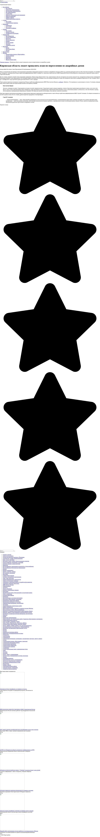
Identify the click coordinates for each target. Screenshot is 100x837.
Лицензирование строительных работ (12, 605)
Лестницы (5, 604)
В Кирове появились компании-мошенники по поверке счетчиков (16, 790)
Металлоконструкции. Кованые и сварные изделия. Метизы (18, 608)
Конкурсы (8, 58)
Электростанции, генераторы (10, 667)
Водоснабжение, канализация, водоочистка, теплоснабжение (18, 566)
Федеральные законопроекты (13, 11)
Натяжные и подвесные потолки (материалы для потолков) (18, 613)
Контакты (8, 57)
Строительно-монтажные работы (11, 642)
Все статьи (8, 21)
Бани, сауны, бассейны (8, 559)
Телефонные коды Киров (12, 33)
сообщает (60, 82)
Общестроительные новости (13, 19)
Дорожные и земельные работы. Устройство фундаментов (17, 582)
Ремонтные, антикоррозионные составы (13, 633)
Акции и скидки (10, 32)
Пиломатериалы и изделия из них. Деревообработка (16, 626)
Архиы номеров (10, 55)
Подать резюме (9, 42)
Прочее (5, 629)
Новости (5, 615)
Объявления (6, 34)
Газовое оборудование (8, 575)
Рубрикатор (9, 25)
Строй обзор (9, 13)
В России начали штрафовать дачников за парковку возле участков (16, 810)
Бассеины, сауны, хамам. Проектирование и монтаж (16, 561)
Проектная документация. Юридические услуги (15, 628)
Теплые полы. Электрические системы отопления (15, 655)
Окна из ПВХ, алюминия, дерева (11, 621)
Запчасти (5, 587)
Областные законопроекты (12, 9)
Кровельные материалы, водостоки (12, 602)
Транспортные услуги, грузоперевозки (12, 659)
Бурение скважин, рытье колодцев (11, 563)
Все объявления (10, 36)
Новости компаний (10, 16)
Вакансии (8, 38)
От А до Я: (8, 26)
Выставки (5, 46)
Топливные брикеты (8, 658)
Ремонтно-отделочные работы (10, 632)
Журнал (5, 53)
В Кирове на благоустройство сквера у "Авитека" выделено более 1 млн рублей (20, 770)
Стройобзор (6, 647)
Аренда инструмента (8, 556)
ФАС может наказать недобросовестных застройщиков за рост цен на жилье (19, 729)
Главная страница (4, 62)
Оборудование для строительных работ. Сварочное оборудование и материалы (22, 619)
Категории (5, 591)
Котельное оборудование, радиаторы (12, 599)
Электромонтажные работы (10, 666)
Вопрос (5, 569)
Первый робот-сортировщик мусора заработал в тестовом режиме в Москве (19, 831)
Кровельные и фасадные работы (11, 600)
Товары (5, 29)
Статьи (4, 20)
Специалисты (6, 637)
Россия (7, 50)
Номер (4, 616)
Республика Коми (10, 49)
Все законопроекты (11, 12)
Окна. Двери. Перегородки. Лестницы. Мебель (15, 623)
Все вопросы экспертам (9, 573)
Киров (7, 47)
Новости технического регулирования (15, 15)
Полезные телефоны (11, 28)
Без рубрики (6, 7)
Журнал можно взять (11, 59)
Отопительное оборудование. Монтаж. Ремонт (14, 624)
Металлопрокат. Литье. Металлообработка (13, 609)
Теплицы (5, 653)
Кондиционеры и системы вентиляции (12, 598)
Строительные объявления (9, 645)
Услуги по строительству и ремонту (12, 661)
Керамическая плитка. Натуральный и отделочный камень (17, 592)
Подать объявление (11, 37)
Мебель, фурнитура (8, 607)
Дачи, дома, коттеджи (8, 578)
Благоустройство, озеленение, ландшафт (13, 562)
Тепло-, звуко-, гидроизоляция (10, 654)
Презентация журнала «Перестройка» (15, 54)
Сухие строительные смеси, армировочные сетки (15, 649)
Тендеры (8, 44)
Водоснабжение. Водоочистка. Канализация (14, 567)
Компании (5, 24)
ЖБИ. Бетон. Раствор (8, 584)
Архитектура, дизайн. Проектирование (13, 558)
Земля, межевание (7, 588)
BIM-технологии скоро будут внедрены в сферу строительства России (17, 709)
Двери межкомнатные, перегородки (12, 579)
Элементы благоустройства (10, 669)
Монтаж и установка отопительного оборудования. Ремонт (18, 611)
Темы (4, 650)
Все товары (9, 30)
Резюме (8, 41)
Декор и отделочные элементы (10, 580)
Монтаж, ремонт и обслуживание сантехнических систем (17, 612)
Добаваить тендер (10, 45)
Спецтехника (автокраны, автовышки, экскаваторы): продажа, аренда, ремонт (22, 638)
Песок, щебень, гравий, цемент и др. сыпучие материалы (17, 625)
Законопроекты (7, 586)
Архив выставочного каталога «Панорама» (14, 557)
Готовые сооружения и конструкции (12, 577)
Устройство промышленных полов (11, 662)
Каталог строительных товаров (11, 590)
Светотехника (6, 636)
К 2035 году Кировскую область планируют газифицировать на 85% (17, 750)
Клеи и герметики (7, 594)
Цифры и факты (10, 17)
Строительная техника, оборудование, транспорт (15, 641)
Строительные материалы (9, 644)
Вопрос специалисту (8, 570)
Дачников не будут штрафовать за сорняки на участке (13, 689)
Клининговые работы (8, 595)
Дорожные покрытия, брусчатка (11, 583)
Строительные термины (12, 22)
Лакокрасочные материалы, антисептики (13, 603)
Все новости (9, 8)
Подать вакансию (10, 40)
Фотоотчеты (6, 51)
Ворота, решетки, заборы (9, 571)
